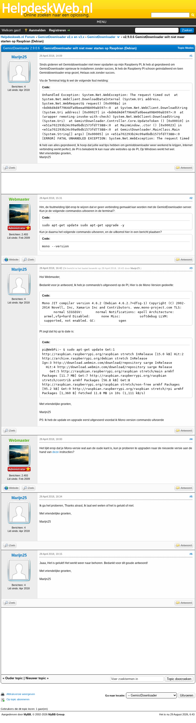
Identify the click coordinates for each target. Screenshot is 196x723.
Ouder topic (14, 678)
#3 (191, 268)
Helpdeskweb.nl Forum (18, 37)
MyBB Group (56, 714)
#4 (191, 439)
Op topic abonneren (17, 699)
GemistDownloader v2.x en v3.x (61, 37)
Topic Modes (186, 47)
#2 (191, 198)
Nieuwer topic (36, 678)
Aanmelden (37, 30)
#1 (191, 55)
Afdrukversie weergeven (20, 694)
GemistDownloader (101, 37)
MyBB (27, 714)
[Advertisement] (98, 183)
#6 (191, 553)
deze (55, 452)
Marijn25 (19, 57)
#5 (191, 496)
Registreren (57, 30)
